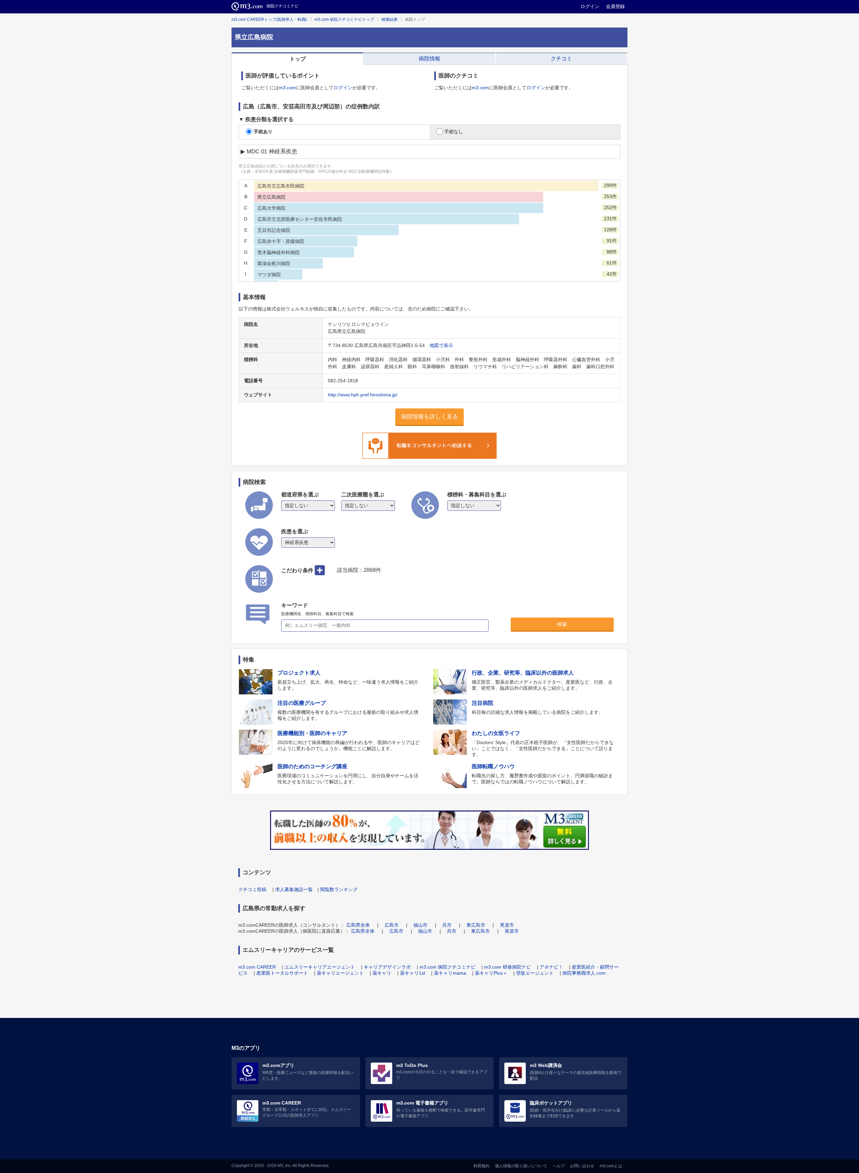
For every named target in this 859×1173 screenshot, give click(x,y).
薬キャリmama (450, 973)
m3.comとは (611, 1166)
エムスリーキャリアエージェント (320, 967)
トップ (298, 59)
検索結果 (390, 19)
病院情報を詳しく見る (429, 416)
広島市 (392, 925)
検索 (562, 624)
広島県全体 (358, 925)
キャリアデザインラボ (387, 967)
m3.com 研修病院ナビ (507, 967)
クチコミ (561, 58)
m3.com (287, 87)
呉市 (447, 925)
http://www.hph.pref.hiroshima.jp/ (362, 394)
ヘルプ (559, 1166)
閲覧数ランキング (339, 889)
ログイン (589, 6)
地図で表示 (441, 345)
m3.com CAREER (257, 967)
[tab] (297, 58)
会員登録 (615, 6)
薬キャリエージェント (340, 973)
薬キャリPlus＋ (491, 973)
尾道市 (507, 925)
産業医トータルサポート (282, 973)
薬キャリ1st (412, 973)
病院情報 (429, 58)
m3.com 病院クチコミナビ (447, 967)
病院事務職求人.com (584, 973)
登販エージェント (535, 973)
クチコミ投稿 (252, 889)
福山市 (420, 925)
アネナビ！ (551, 967)
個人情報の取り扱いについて (521, 1166)
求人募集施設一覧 (294, 889)
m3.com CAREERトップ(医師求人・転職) (269, 19)
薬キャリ (381, 973)
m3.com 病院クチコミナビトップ (344, 19)
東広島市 (475, 925)
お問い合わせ (582, 1166)
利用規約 (481, 1166)
